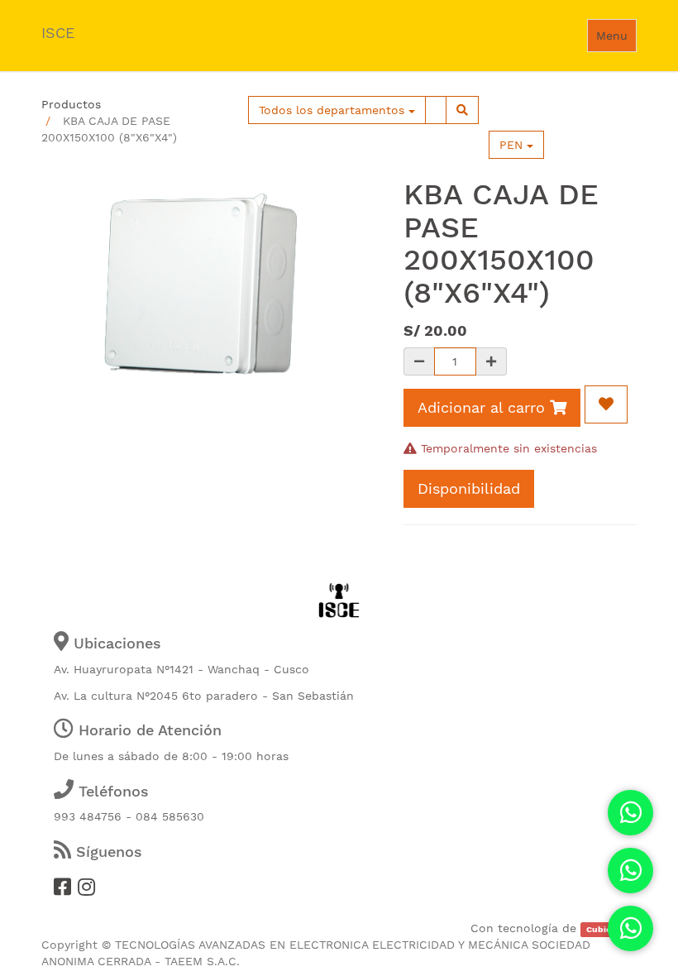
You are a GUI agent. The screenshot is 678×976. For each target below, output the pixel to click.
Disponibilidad (469, 488)
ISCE (57, 32)
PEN (513, 144)
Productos (71, 104)
